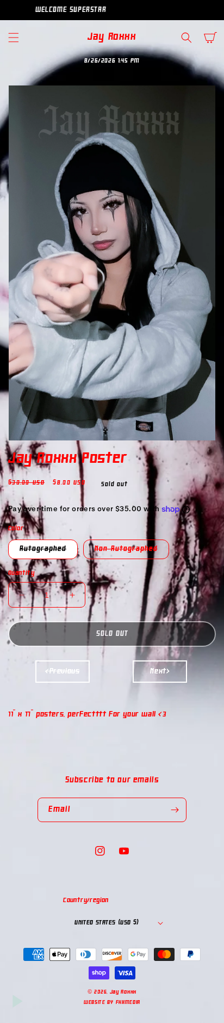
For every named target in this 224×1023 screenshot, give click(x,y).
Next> (160, 671)
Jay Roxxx (123, 992)
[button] (14, 38)
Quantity (21, 573)
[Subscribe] (174, 810)
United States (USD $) (106, 923)
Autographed (49, 551)
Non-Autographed (132, 551)
